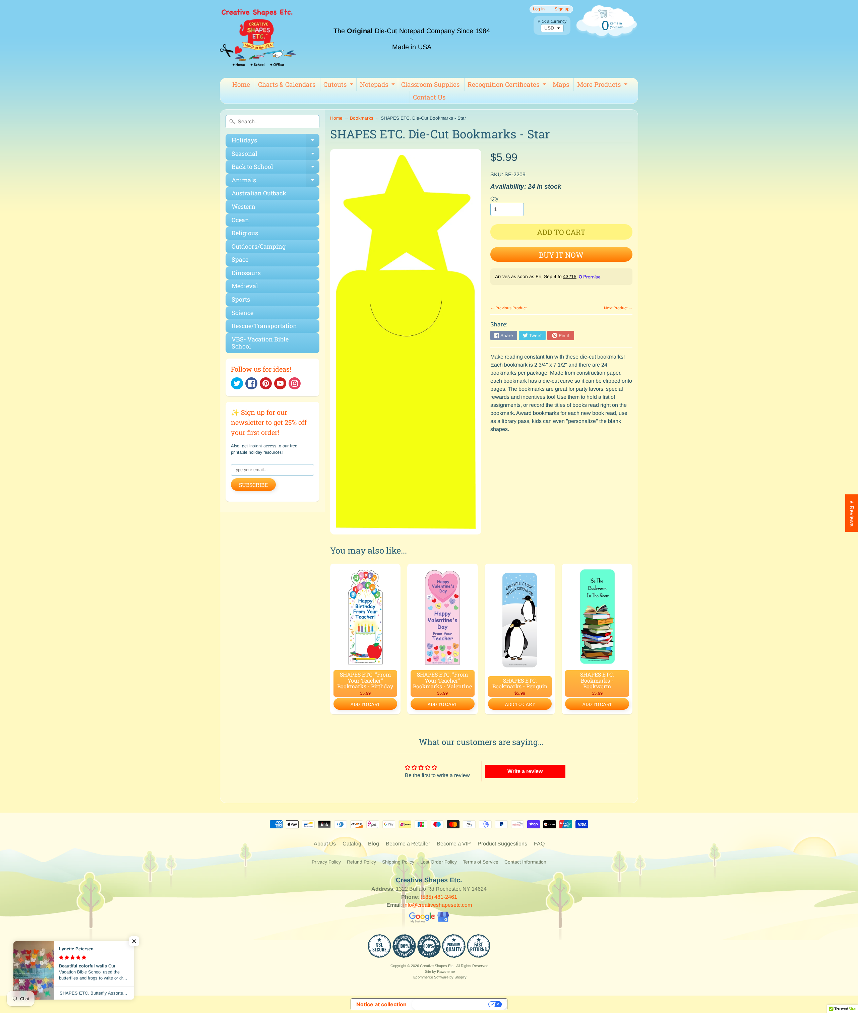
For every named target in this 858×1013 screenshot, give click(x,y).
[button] (134, 941)
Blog (373, 843)
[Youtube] (280, 383)
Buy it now (561, 255)
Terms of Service (480, 862)
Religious (245, 233)
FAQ (539, 843)
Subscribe (253, 484)
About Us (325, 843)
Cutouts (339, 85)
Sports (241, 299)
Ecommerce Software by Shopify (440, 977)
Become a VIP (454, 843)
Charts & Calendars (286, 84)
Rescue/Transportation (264, 326)
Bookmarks (361, 118)
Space (240, 259)
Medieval (245, 286)
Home (241, 84)
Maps (561, 84)
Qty (494, 198)
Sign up (562, 9)
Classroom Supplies (430, 84)
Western (243, 206)
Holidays (275, 141)
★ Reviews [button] (852, 513)
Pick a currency (552, 21)
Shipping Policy (398, 862)
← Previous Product (508, 308)
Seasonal (275, 155)
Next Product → (618, 308)
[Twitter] (237, 383)
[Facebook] (251, 383)
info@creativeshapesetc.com (437, 905)
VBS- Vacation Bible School (260, 343)
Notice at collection (381, 1004)
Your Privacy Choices (451, 1004)
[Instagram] (295, 383)
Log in (539, 9)
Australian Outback (259, 193)
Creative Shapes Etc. (437, 966)
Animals (275, 181)
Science (242, 313)
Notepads (378, 85)
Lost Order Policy (438, 862)
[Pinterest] (266, 383)
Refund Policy (361, 862)
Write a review (525, 771)
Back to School (275, 168)
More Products (603, 85)
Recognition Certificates (508, 85)
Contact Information (525, 862)
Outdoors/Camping (259, 246)
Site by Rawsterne (440, 971)
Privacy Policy (326, 862)
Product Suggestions (502, 843)
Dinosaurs (246, 273)
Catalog (352, 843)
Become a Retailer (408, 843)
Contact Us (429, 97)
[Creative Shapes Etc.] (258, 38)
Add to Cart (365, 704)
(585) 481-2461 (439, 897)
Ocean (240, 220)
